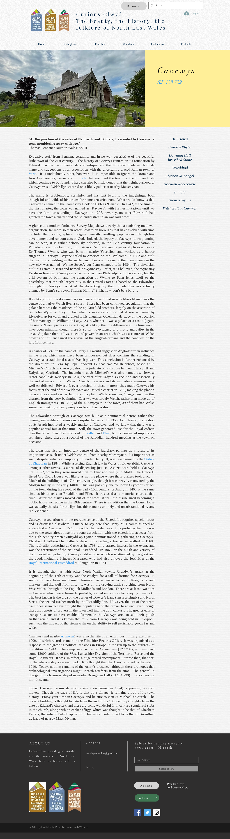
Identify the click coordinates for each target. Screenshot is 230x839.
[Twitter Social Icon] (147, 812)
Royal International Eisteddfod (51, 563)
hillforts (80, 178)
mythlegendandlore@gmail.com (102, 753)
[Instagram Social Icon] (156, 812)
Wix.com (84, 827)
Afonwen (67, 636)
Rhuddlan (88, 433)
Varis (32, 174)
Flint (106, 433)
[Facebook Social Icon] (137, 812)
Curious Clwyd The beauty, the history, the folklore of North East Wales (121, 21)
